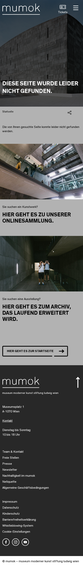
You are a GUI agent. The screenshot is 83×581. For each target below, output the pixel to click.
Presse (7, 463)
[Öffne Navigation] (75, 7)
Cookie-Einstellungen (16, 531)
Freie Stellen (10, 457)
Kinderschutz (11, 513)
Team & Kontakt (13, 451)
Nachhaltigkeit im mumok (18, 475)
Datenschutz (10, 507)
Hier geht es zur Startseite (30, 351)
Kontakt (7, 420)
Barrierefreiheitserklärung (19, 519)
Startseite (8, 111)
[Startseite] (21, 8)
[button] (62, 9)
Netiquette (9, 481)
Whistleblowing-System (17, 525)
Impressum (9, 501)
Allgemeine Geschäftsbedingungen (25, 487)
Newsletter (9, 469)
